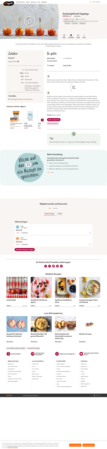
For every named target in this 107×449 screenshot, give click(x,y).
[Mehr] (90, 233)
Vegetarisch (82, 23)
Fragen (59, 213)
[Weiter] (42, 120)
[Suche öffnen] (91, 2)
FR (97, 395)
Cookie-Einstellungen (61, 381)
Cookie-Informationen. (13, 447)
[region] (53, 445)
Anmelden (98, 1)
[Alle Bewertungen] (66, 16)
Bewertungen (49, 213)
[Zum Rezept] (16, 292)
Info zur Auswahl (18, 62)
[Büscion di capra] (89, 329)
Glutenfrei (67, 23)
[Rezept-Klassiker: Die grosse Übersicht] (41, 329)
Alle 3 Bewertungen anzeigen (25, 249)
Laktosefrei (74, 23)
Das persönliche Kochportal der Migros (16, 347)
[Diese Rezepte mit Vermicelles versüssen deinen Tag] (65, 329)
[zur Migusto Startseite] (8, 2)
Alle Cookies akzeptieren (88, 445)
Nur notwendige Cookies (75, 445)
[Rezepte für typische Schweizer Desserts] (16, 329)
